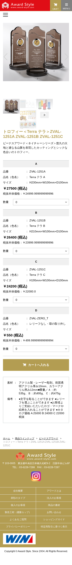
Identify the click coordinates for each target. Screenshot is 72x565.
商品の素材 (54, 505)
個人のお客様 (18, 505)
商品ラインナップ (24, 438)
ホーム (6, 438)
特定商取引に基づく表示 (54, 526)
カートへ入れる (38, 364)
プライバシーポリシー (18, 526)
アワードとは (54, 490)
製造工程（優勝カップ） (18, 512)
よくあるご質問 (18, 519)
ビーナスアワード (48, 438)
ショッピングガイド (54, 519)
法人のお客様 (54, 498)
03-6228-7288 (27, 467)
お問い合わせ (54, 512)
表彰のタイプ (18, 498)
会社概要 (18, 490)
